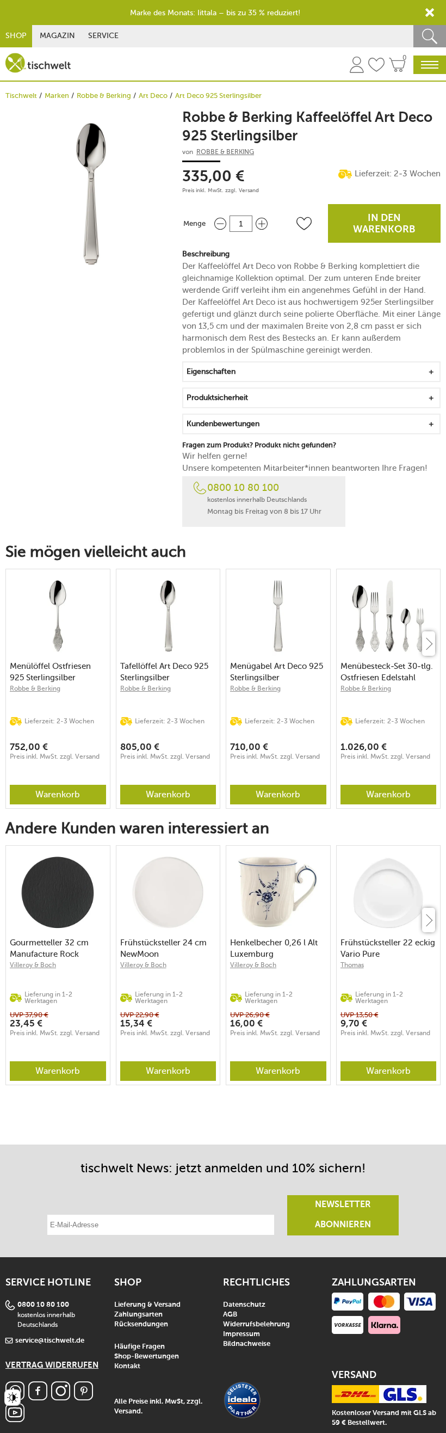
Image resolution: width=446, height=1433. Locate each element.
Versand (249, 190)
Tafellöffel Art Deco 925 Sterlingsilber (164, 671)
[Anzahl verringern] (220, 223)
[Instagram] (60, 1397)
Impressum (241, 1334)
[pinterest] (83, 1397)
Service (103, 35)
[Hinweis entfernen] (430, 12)
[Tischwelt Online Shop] (38, 63)
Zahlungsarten (138, 1314)
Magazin (57, 35)
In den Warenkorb (384, 224)
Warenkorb (57, 794)
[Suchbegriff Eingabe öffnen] (429, 36)
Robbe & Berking (104, 95)
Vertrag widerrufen (51, 1365)
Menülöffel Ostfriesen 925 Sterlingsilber (50, 671)
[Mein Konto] (357, 66)
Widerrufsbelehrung (256, 1324)
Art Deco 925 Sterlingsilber (218, 95)
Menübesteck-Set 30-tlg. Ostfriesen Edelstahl (386, 671)
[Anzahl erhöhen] (261, 223)
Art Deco (153, 95)
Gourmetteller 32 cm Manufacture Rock (49, 948)
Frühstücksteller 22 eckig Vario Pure (387, 948)
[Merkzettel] (376, 66)
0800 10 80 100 (243, 488)
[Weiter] (428, 643)
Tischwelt (21, 95)
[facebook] (37, 1397)
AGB (230, 1314)
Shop (16, 35)
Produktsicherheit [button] (217, 397)
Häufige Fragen (139, 1346)
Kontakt (127, 1366)
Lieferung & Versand (147, 1304)
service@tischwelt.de (49, 1340)
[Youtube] (14, 1419)
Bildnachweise (246, 1344)
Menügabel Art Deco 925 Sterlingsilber (276, 671)
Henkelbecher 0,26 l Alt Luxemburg (274, 948)
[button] (304, 223)
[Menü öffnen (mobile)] (429, 65)
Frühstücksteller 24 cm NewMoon (163, 948)
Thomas (352, 965)
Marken (57, 95)
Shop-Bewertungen (146, 1356)
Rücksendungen (141, 1324)
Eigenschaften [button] (211, 371)
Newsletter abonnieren (343, 1215)
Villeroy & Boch (33, 965)
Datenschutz (244, 1304)
